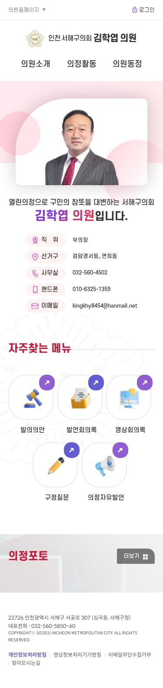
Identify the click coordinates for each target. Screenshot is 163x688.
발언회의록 (82, 430)
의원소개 (35, 64)
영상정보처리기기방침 (77, 654)
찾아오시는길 (26, 663)
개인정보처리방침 (27, 654)
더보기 (132, 556)
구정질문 (57, 498)
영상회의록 (130, 430)
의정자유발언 (106, 498)
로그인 (147, 10)
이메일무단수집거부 (129, 654)
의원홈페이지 (24, 10)
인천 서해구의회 (92, 38)
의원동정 (127, 64)
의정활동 (81, 64)
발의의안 (32, 430)
